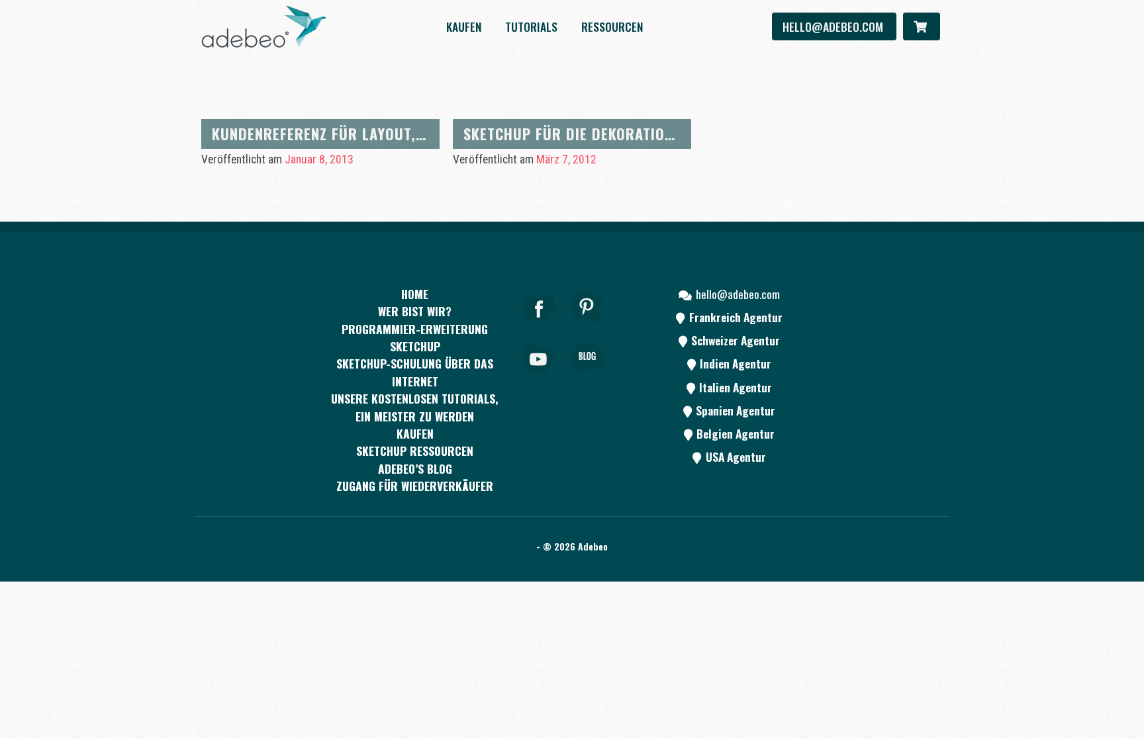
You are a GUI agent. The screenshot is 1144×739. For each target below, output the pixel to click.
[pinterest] (587, 326)
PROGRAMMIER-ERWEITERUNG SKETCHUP (415, 337)
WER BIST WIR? (415, 311)
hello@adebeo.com (834, 26)
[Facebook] (539, 326)
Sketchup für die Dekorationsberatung (606, 133)
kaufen (463, 26)
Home (414, 293)
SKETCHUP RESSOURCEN (414, 450)
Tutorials (531, 26)
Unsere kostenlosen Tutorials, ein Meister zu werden (415, 407)
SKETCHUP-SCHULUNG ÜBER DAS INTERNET (414, 372)
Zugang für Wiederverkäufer (414, 485)
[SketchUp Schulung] (264, 26)
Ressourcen (612, 26)
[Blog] (587, 375)
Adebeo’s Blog (415, 468)
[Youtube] (539, 375)
